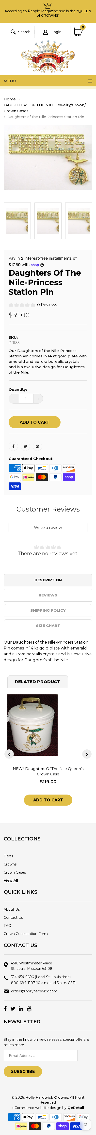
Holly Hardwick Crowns (47, 1097)
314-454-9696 (41, 977)
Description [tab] (48, 580)
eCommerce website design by (48, 1108)
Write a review (48, 527)
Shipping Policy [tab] (48, 610)
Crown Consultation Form (26, 934)
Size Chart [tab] (48, 625)
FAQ (7, 925)
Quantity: (18, 389)
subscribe (23, 1071)
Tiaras (8, 856)
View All (11, 880)
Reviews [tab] (48, 595)
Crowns (10, 864)
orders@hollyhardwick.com (34, 991)
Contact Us (13, 917)
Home (10, 99)
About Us (12, 909)
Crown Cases (15, 872)
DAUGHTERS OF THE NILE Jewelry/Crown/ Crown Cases (45, 108)
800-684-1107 (43, 983)
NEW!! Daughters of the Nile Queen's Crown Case (48, 771)
